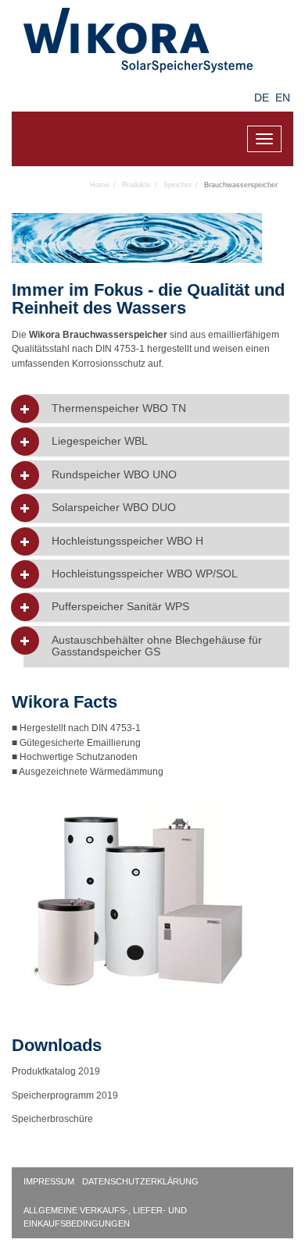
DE (261, 97)
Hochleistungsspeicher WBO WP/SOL (145, 574)
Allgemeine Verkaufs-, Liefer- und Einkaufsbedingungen (105, 1217)
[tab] (156, 408)
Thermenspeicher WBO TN (119, 408)
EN (282, 97)
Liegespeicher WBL (100, 441)
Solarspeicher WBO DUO (114, 507)
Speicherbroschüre (53, 1118)
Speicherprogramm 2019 (65, 1095)
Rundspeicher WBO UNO (114, 475)
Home (99, 185)
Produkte (136, 185)
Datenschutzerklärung (140, 1181)
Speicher (177, 185)
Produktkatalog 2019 (56, 1071)
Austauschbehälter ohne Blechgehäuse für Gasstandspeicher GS (157, 646)
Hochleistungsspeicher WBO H (127, 541)
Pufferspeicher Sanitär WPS (120, 607)
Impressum (48, 1181)
